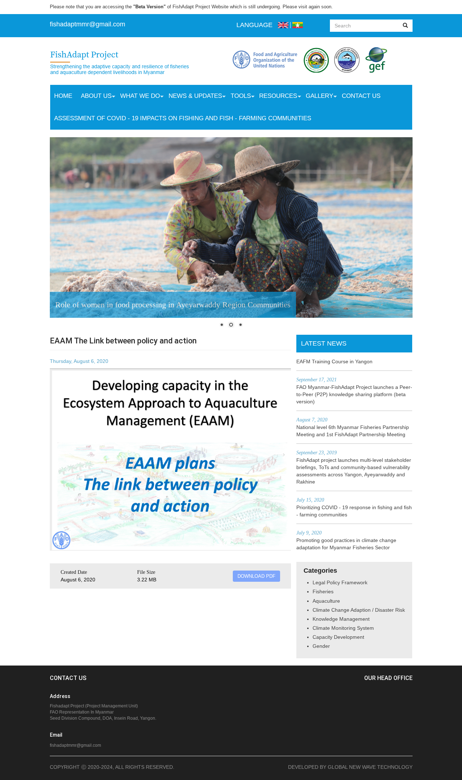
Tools (238, 96)
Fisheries (323, 591)
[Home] (127, 63)
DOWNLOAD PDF (256, 576)
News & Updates (193, 96)
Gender (321, 646)
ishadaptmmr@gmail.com (88, 24)
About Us (94, 96)
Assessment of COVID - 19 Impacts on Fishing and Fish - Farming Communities (182, 118)
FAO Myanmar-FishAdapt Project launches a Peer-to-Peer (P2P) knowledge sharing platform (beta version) (354, 394)
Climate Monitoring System (343, 628)
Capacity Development (338, 637)
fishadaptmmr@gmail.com (75, 745)
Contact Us (361, 95)
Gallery (317, 96)
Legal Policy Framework (340, 582)
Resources (276, 96)
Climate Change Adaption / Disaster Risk (359, 610)
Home (63, 95)
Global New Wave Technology (370, 767)
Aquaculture (326, 601)
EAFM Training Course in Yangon (334, 361)
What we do (138, 96)
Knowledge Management (341, 619)
